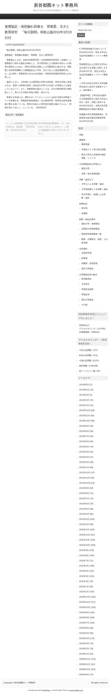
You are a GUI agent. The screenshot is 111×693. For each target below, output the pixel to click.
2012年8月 (84, 493)
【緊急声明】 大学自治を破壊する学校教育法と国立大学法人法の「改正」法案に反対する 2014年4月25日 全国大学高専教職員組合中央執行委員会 (93, 102)
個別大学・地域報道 (14, 115)
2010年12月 (84, 597)
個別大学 (85, 168)
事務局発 (85, 144)
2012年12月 (84, 472)
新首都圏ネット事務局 (56, 5)
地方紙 (84, 208)
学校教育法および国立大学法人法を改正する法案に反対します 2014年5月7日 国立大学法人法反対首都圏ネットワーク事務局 (94, 71)
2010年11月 (84, 602)
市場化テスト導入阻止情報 (93, 149)
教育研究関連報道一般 (91, 234)
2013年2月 (84, 462)
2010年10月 (84, 607)
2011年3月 (84, 581)
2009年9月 (84, 674)
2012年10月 (84, 483)
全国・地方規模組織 (90, 173)
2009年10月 (84, 669)
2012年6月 (84, 503)
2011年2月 (84, 586)
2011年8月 (84, 555)
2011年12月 (84, 535)
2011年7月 (84, 560)
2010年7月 (84, 623)
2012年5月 (84, 509)
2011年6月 (84, 566)
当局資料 (83, 249)
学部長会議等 (87, 289)
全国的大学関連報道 (90, 229)
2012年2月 (84, 524)
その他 (84, 305)
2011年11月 (84, 540)
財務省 (84, 258)
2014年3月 (84, 400)
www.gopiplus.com (76, 690)
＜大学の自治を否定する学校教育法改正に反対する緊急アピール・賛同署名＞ (93, 86)
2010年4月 (84, 638)
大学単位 (85, 284)
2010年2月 (84, 648)
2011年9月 (84, 550)
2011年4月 (84, 576)
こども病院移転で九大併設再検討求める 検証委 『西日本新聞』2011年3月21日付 (21, 126)
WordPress (47, 690)
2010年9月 (84, 612)
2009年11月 (84, 664)
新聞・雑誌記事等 (87, 219)
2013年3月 (84, 457)
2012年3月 (84, 519)
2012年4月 (84, 514)
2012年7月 (84, 498)
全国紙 (84, 213)
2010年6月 (84, 628)
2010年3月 (84, 643)
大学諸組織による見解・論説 (94, 189)
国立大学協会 (87, 268)
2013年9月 (84, 426)
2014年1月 (84, 405)
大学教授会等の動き (88, 274)
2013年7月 (84, 436)
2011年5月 (84, 571)
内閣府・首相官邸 (89, 263)
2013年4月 (84, 452)
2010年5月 (84, 633)
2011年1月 (84, 591)
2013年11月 (84, 415)
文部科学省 (86, 253)
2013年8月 (84, 431)
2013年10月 (84, 421)
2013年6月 (84, 441)
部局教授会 (86, 279)
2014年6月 (84, 384)
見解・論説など (86, 179)
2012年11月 (84, 478)
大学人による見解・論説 (92, 184)
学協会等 (85, 294)
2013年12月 (84, 410)
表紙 (81, 135)
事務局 (82, 140)
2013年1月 (84, 467)
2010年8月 (84, 617)
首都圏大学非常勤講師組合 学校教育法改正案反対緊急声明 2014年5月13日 (93, 117)
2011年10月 (84, 545)
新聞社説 (83, 204)
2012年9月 (84, 488)
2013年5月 (84, 446)
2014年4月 (84, 395)
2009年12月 (84, 659)
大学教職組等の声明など (90, 164)
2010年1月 (84, 654)
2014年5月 (84, 389)
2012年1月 (84, 529)
